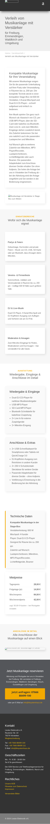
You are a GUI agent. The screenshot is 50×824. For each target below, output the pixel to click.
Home (7, 53)
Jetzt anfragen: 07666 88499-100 (25, 693)
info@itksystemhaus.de (32, 702)
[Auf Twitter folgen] (13, 801)
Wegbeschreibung (12, 738)
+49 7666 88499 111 (17, 745)
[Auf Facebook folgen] (7, 801)
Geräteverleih (18, 53)
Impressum (9, 789)
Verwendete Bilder (12, 794)
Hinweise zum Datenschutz (16, 786)
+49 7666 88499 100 (16, 743)
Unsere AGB (10, 784)
